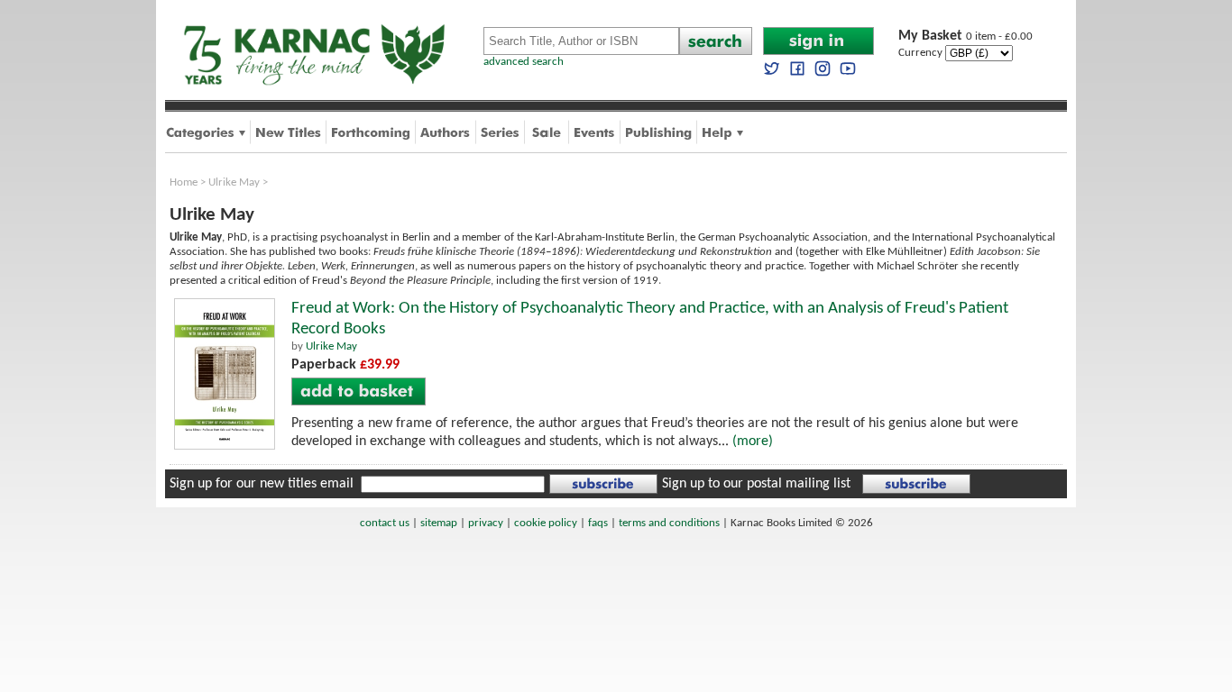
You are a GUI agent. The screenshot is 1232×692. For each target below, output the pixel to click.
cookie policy (545, 523)
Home (184, 182)
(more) (752, 441)
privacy (485, 523)
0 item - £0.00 (965, 36)
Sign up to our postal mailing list (756, 484)
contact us (384, 523)
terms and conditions (669, 523)
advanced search (523, 62)
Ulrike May (234, 182)
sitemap (438, 523)
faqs (598, 523)
